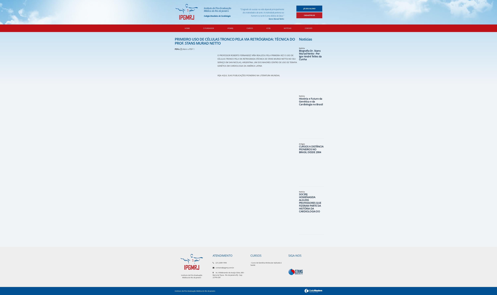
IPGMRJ (230, 28)
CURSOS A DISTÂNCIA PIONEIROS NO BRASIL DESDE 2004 (311, 149)
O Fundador (208, 28)
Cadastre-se (309, 15)
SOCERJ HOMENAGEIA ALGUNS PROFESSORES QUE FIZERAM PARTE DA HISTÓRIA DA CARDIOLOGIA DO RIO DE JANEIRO (310, 204)
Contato (308, 28)
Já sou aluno (309, 8)
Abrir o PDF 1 (188, 49)
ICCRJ (268, 28)
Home (187, 28)
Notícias (287, 28)
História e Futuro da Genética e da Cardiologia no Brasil (311, 101)
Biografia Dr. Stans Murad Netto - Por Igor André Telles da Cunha (310, 55)
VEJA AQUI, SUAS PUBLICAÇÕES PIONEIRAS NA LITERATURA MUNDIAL (248, 75)
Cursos (250, 28)
